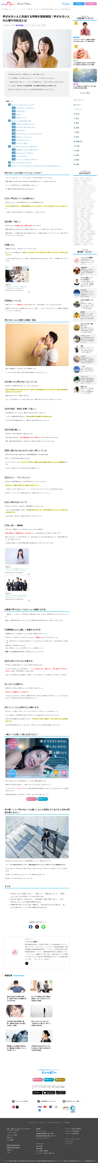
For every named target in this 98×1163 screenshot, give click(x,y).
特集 (77, 155)
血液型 (91, 239)
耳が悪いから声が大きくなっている (24, 124)
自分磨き (77, 239)
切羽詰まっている (19, 117)
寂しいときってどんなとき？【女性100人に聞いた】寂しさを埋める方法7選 (40, 1023)
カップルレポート (40, 1143)
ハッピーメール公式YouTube (72, 1133)
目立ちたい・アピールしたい (22, 137)
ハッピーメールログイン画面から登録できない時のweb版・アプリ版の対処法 (84, 40)
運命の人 (88, 241)
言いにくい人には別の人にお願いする (25, 159)
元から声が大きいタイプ (21, 140)
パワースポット (78, 198)
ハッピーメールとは (11, 1132)
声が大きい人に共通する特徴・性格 (20, 121)
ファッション (88, 198)
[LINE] (43, 927)
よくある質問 (10, 1140)
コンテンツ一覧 (69, 1141)
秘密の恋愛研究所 (91, 234)
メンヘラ (77, 203)
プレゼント (77, 201)
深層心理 (30, 9)
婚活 (77, 123)
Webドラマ (89, 178)
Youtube (77, 180)
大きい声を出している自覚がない (24, 108)
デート (92, 190)
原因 (76, 211)
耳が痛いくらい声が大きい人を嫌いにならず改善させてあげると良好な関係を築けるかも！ (35, 165)
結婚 (76, 236)
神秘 (75, 84)
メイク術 (92, 201)
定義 (77, 128)
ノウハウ (27, 25)
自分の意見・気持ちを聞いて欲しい (24, 127)
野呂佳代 (85, 244)
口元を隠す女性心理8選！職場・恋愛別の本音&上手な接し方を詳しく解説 (16, 1023)
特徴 (38, 25)
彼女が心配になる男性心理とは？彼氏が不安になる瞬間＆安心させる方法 (16, 998)
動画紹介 (84, 208)
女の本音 (83, 213)
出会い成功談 (39, 1146)
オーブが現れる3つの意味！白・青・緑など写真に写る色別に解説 (84, 87)
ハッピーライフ (21, 9)
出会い (76, 37)
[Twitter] (37, 927)
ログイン (60, 1079)
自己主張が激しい (19, 130)
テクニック (85, 190)
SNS (82, 178)
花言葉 (84, 239)
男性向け (92, 231)
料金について (10, 1137)
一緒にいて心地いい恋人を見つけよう (20, 162)
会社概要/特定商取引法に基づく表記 (45, 1133)
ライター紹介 (66, 1122)
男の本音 (77, 231)
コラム (78, 105)
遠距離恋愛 (77, 244)
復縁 (89, 216)
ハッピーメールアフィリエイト (72, 1139)
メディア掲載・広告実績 (42, 1150)
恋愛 (77, 132)
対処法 (33, 25)
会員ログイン (10, 1150)
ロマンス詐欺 (78, 206)
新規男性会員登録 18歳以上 (13, 1147)
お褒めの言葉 (39, 1148)
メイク (85, 201)
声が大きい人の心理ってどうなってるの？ (22, 104)
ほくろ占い (77, 183)
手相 (88, 221)
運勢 (82, 241)
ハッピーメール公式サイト (43, 959)
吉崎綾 (82, 211)
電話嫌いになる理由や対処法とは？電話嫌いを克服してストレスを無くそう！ (16, 1048)
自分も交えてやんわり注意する (23, 153)
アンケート (80, 100)
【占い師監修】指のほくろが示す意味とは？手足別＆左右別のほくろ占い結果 (84, 63)
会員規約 (38, 1128)
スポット (77, 190)
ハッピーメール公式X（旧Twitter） (73, 1128)
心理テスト (77, 218)
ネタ (90, 193)
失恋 (77, 118)
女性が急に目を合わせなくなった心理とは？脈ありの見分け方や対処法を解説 (41, 1048)
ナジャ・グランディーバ (80, 193)
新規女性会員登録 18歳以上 (13, 1145)
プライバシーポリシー (41, 1131)
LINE (76, 178)
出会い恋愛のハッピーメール (8, 9)
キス (76, 188)
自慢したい (17, 114)
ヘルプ (8, 1152)
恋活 (77, 137)
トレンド (79, 109)
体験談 (91, 206)
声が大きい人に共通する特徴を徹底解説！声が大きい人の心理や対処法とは (52, 9)
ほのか (85, 183)
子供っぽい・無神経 (20, 143)
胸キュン (83, 236)
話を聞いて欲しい (19, 111)
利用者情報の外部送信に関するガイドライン (46, 1136)
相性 (76, 234)
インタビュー (78, 185)
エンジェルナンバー (89, 185)
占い (90, 208)
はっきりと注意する (20, 156)
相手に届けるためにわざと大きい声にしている (27, 133)
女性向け (90, 213)
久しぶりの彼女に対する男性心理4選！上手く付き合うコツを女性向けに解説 (41, 998)
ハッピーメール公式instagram (72, 1131)
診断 (75, 60)
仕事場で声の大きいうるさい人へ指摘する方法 (23, 146)
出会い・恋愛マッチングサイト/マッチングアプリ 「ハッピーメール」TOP (19, 1129)
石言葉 (82, 234)
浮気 (83, 226)
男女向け (44, 25)
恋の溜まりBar (87, 218)
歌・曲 (76, 226)
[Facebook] (31, 927)
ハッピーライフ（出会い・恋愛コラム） (45, 1153)
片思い (78, 146)
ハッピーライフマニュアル (53, 1122)
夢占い (89, 211)
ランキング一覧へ (85, 93)
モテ (84, 203)
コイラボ (83, 188)
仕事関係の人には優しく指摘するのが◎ (25, 149)
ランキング (91, 203)
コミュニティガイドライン (42, 1138)
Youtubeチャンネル (87, 180)
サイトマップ (68, 1143)
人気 (85, 206)
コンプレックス (92, 188)
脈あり (90, 236)
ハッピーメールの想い (12, 1135)
